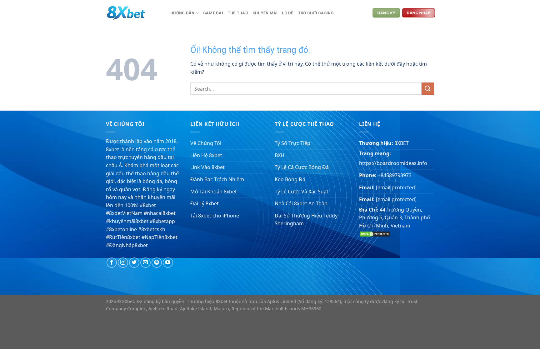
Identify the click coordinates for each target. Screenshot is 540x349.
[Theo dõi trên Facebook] (112, 262)
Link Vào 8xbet (207, 167)
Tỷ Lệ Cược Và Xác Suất (301, 191)
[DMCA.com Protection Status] (374, 233)
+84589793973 (395, 175)
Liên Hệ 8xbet (206, 155)
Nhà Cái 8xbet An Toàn (301, 203)
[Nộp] (428, 88)
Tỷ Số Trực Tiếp (292, 143)
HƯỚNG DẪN (182, 13)
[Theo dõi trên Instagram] (123, 262)
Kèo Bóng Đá (290, 179)
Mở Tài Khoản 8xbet (213, 191)
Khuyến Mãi (265, 13)
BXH (279, 155)
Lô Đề (287, 13)
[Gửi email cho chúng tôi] (145, 262)
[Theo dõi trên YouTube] (168, 262)
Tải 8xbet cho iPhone (214, 215)
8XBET (401, 143)
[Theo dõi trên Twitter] (134, 262)
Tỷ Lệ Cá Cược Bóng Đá (302, 167)
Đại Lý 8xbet (204, 203)
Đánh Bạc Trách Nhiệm (217, 179)
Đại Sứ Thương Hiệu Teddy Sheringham (306, 219)
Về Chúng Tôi (205, 143)
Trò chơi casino (316, 13)
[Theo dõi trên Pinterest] (157, 262)
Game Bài (213, 13)
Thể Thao (238, 13)
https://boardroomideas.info (393, 163)
